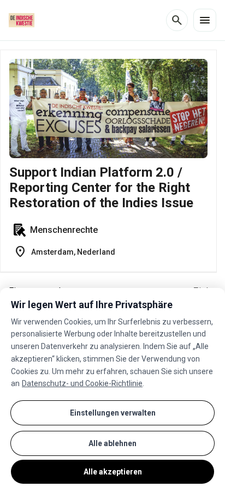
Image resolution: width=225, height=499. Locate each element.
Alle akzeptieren (113, 471)
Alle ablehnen (112, 443)
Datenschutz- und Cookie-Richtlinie (82, 383)
